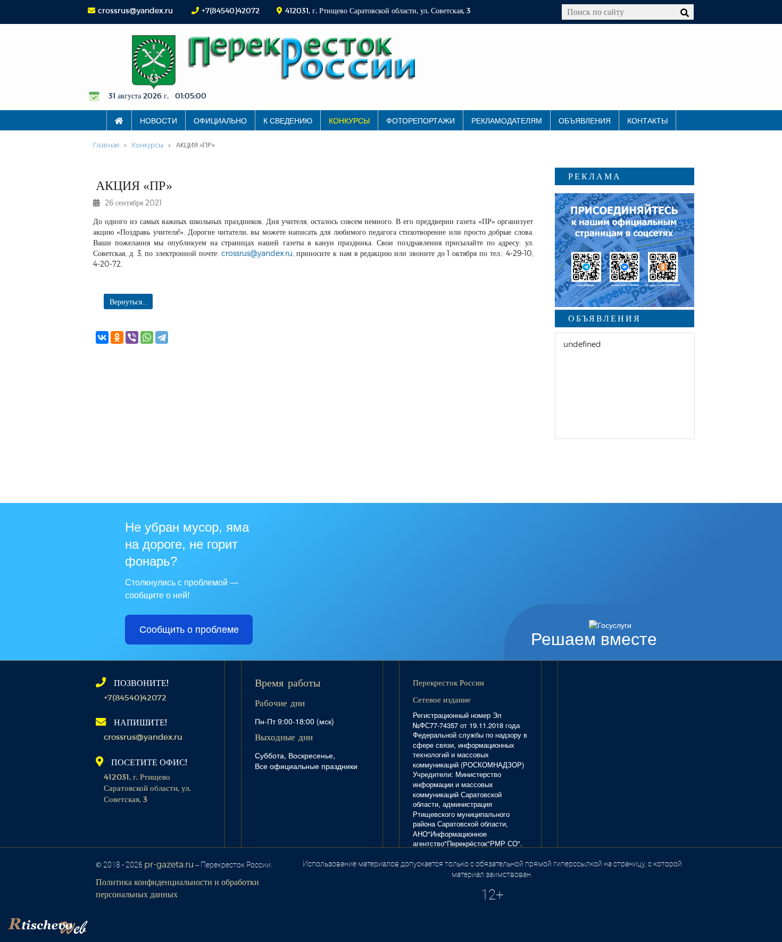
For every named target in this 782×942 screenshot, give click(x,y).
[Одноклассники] (117, 337)
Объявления (585, 120)
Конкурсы (349, 120)
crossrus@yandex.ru (135, 10)
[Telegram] (161, 337)
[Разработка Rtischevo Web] (101, 923)
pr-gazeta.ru (169, 864)
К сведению (287, 120)
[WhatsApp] (146, 337)
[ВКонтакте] (102, 337)
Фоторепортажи (420, 120)
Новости (158, 120)
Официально (220, 120)
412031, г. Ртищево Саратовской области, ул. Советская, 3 (147, 788)
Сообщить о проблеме (189, 629)
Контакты (647, 120)
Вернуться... (128, 301)
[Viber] (132, 337)
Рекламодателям (506, 120)
